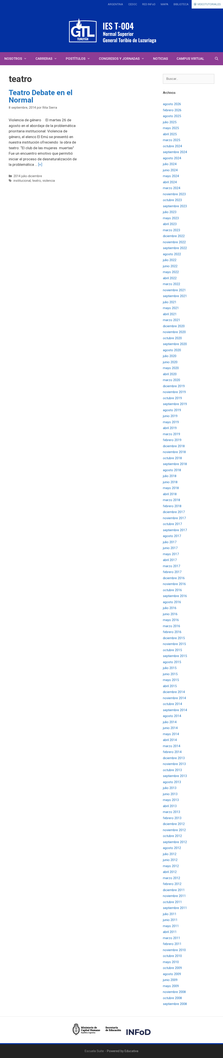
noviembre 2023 (174, 194)
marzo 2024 (171, 188)
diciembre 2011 (174, 890)
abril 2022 (170, 278)
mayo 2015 (171, 680)
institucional (22, 181)
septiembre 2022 (175, 248)
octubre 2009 (172, 968)
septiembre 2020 (175, 344)
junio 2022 (170, 266)
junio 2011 (170, 920)
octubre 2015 (172, 650)
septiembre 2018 (175, 464)
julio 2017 (169, 542)
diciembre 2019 (174, 386)
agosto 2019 (172, 410)
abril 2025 (170, 134)
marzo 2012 (171, 878)
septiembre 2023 (175, 206)
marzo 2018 (171, 500)
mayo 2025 (171, 128)
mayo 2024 (171, 176)
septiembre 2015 (175, 656)
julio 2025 (169, 122)
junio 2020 (170, 362)
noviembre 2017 (174, 518)
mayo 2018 (171, 488)
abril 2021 (170, 314)
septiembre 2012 (175, 842)
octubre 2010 (172, 956)
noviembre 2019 (174, 392)
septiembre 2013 (175, 776)
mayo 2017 (171, 554)
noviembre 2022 (174, 242)
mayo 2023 (171, 218)
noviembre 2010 (174, 950)
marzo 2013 (171, 812)
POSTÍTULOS (75, 59)
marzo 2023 (171, 230)
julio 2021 (169, 302)
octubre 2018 (172, 458)
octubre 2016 (172, 590)
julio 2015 (169, 668)
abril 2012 (170, 872)
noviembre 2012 (174, 830)
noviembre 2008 (174, 992)
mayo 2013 (171, 800)
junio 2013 (170, 794)
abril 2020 (170, 374)
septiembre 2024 (175, 152)
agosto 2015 (172, 662)
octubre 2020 (172, 338)
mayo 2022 (171, 272)
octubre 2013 (172, 770)
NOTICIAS (160, 59)
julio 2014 (169, 722)
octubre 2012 (172, 836)
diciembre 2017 (174, 512)
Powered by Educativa (122, 1051)
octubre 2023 (172, 200)
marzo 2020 (171, 380)
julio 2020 (169, 356)
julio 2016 (169, 608)
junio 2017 (170, 548)
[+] (40, 164)
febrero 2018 (172, 506)
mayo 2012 (171, 866)
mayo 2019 (171, 422)
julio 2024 (169, 164)
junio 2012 (170, 860)
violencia (48, 181)
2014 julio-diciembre (28, 176)
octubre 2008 (172, 998)
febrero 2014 (172, 752)
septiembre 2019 (175, 404)
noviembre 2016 (174, 584)
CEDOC (132, 4)
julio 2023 (169, 212)
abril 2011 (170, 932)
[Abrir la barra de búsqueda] (216, 58)
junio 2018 (170, 482)
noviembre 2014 (174, 698)
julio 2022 (169, 260)
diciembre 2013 (174, 758)
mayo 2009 (171, 986)
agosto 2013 (172, 782)
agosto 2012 (172, 848)
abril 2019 (170, 428)
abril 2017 (170, 560)
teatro (36, 181)
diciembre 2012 (174, 824)
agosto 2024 (172, 158)
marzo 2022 (171, 284)
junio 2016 (170, 614)
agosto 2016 (172, 602)
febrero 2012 (172, 884)
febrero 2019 (172, 440)
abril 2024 (170, 182)
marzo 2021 (171, 320)
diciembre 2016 (174, 578)
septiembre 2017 (175, 530)
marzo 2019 (171, 434)
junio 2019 (170, 416)
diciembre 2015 (174, 638)
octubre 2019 (172, 398)
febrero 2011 (172, 944)
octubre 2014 (172, 704)
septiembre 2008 (175, 1004)
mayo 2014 (171, 734)
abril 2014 (170, 740)
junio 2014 (170, 728)
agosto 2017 (172, 536)
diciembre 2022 (174, 236)
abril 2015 (170, 686)
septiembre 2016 (175, 596)
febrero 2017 (172, 572)
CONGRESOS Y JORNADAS (119, 59)
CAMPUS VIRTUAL (190, 59)
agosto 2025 (172, 116)
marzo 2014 (171, 746)
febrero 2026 (172, 110)
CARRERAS (43, 59)
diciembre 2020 (174, 326)
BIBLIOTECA (181, 4)
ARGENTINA (115, 4)
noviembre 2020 (174, 332)
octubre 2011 (172, 902)
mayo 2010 (171, 962)
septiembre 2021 (175, 296)
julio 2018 (169, 476)
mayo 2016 (171, 620)
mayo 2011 (171, 926)
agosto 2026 (172, 104)
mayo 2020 (171, 368)
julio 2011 (169, 914)
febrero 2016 (172, 632)
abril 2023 (170, 224)
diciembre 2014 (174, 692)
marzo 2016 (171, 626)
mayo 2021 (171, 308)
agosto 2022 (172, 254)
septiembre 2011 (175, 908)
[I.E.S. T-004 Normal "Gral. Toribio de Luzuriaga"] (111, 30)
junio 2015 (170, 674)
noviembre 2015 (174, 644)
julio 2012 (169, 854)
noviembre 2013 (174, 764)
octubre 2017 (172, 524)
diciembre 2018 (174, 446)
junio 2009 (170, 980)
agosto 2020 (172, 350)
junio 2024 (170, 170)
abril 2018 (170, 494)
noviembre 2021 (174, 290)
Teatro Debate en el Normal (41, 96)
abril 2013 (170, 806)
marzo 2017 (171, 566)
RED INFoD (148, 4)
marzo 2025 (171, 140)
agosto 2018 (172, 470)
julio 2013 (169, 788)
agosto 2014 (172, 716)
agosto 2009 (172, 974)
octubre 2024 (172, 146)
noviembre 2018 (174, 452)
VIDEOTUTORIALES (209, 4)
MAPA (164, 4)
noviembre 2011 (174, 896)
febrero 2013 (172, 818)
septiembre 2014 (175, 710)
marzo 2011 (171, 938)
